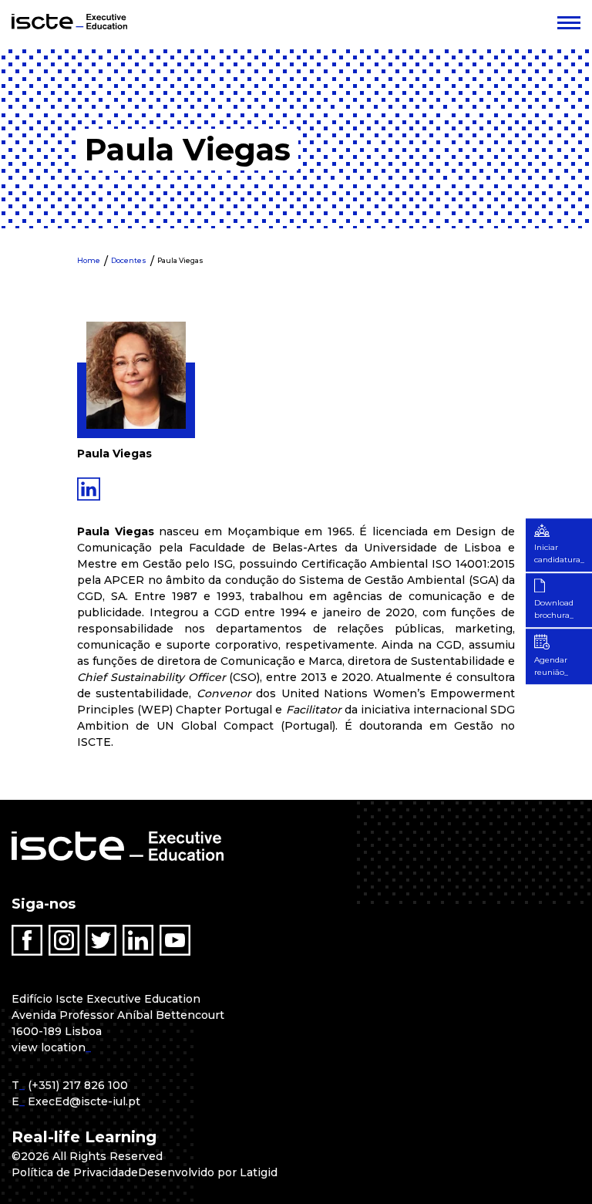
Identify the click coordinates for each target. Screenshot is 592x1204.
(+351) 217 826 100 (78, 1085)
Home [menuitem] (88, 260)
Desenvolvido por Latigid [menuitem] (208, 1172)
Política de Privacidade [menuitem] (75, 1172)
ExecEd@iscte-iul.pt (84, 1101)
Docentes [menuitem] (128, 260)
